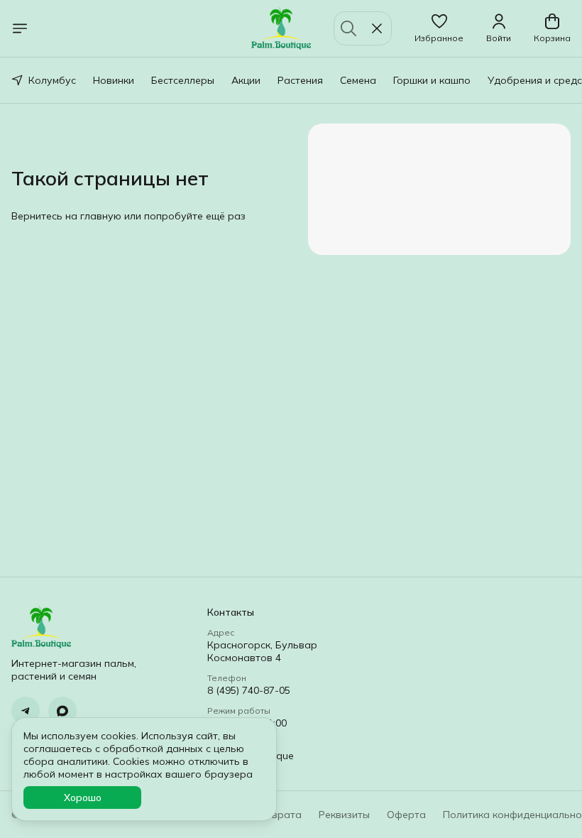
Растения (300, 80)
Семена (358, 80)
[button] (438, 28)
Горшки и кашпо (432, 80)
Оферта (406, 814)
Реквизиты (344, 814)
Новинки (113, 80)
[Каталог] (19, 28)
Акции (245, 80)
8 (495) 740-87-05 (248, 690)
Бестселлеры (182, 80)
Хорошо (82, 797)
